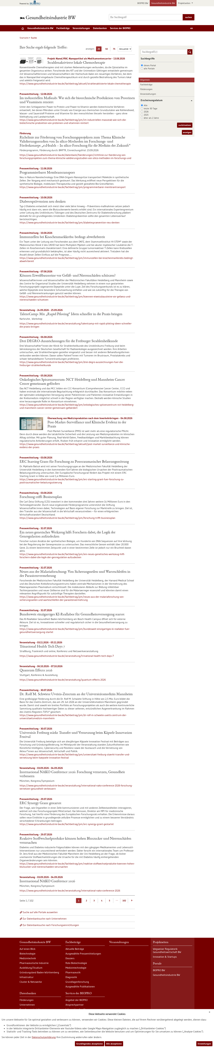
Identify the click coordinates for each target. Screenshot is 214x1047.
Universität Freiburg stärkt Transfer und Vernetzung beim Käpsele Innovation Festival (76, 735)
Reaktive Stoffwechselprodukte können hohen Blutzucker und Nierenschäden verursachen (75, 841)
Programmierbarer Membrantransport (47, 173)
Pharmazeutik (73, 972)
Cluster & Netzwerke (31, 981)
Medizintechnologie (75, 967)
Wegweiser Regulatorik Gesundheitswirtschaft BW (167, 950)
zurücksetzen (184, 125)
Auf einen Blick (27, 948)
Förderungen (146, 89)
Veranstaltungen (81, 28)
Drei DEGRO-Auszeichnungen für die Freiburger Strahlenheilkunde (69, 341)
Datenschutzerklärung (44, 1037)
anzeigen (187, 132)
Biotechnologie (27, 953)
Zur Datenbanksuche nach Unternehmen (45, 918)
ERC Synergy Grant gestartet (40, 803)
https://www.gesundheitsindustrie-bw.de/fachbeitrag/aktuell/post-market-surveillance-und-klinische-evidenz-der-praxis (75, 445)
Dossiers (69, 958)
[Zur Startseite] (49, 17)
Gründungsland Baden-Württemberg (39, 972)
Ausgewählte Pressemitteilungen (83, 953)
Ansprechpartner (74, 1004)
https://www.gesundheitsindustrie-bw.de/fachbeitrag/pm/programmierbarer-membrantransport (73, 187)
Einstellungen (204, 1043)
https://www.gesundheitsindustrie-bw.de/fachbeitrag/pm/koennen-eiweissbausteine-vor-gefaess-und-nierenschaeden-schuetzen (75, 298)
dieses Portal (150, 65)
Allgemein (145, 79)
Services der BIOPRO (120, 28)
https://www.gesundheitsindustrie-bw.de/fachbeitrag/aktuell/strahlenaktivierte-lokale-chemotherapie (75, 83)
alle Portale (149, 68)
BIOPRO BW (142, 3)
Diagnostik (71, 977)
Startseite (24, 37)
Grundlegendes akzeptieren (89, 1043)
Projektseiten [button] (184, 3)
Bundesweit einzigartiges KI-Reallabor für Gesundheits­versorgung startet (72, 614)
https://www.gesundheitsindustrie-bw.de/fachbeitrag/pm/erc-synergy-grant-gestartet (67, 824)
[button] (190, 101)
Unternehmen (27, 1004)
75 (115, 49)
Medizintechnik (28, 958)
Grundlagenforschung (77, 981)
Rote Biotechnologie (76, 963)
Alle (145, 105)
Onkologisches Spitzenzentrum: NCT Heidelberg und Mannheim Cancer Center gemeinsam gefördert (72, 382)
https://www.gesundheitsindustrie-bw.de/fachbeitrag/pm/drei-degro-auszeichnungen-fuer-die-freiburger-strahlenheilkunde (71, 363)
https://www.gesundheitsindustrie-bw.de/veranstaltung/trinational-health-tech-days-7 (67, 655)
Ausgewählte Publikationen (80, 986)
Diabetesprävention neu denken (43, 202)
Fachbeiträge (63, 28)
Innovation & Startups (165, 956)
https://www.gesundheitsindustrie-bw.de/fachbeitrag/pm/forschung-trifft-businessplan (67, 517)
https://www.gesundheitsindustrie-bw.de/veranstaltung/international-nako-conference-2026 (70, 890)
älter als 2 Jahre (151, 117)
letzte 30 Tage (150, 108)
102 (124, 900)
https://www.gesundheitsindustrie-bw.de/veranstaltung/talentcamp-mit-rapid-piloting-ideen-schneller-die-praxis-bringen (76, 325)
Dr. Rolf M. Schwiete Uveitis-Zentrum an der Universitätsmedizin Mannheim (76, 694)
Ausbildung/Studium (31, 967)
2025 (146, 114)
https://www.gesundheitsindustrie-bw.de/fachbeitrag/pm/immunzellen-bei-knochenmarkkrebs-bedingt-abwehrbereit (76, 259)
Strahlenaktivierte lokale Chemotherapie (76, 63)
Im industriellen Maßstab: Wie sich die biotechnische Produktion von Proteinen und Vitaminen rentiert (77, 100)
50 (107, 49)
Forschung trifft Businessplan (41, 497)
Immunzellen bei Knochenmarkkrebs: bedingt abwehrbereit (62, 237)
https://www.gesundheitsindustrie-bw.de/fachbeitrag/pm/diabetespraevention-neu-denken (70, 222)
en (191, 28)
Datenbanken (100, 28)
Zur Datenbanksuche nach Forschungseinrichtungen (51, 925)
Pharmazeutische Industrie (34, 963)
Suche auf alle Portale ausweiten (40, 912)
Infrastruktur (27, 977)
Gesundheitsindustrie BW (163, 3)
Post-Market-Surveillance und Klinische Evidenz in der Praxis (86, 424)
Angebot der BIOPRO (76, 1000)
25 (100, 49)
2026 (146, 111)
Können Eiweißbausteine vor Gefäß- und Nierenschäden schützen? (68, 276)
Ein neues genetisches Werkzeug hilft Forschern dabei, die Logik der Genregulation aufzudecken (67, 535)
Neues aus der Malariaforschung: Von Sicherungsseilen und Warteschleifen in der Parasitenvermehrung (75, 574)
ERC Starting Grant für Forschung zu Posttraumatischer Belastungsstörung (74, 462)
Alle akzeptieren (114, 1043)
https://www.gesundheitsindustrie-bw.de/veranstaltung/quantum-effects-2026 (63, 679)
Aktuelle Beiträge (74, 948)
